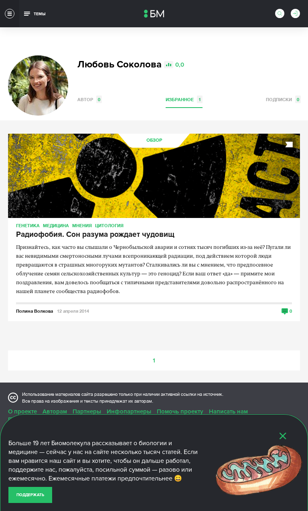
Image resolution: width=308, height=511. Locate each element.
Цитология (109, 225)
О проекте (22, 411)
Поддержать (30, 495)
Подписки (282, 99)
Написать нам (228, 411)
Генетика (28, 225)
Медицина (56, 225)
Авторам (55, 411)
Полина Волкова (34, 311)
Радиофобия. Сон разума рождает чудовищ (95, 234)
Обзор (154, 140)
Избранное (183, 99)
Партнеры (87, 411)
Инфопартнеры (129, 411)
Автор (88, 99)
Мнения (82, 225)
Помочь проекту (180, 411)
